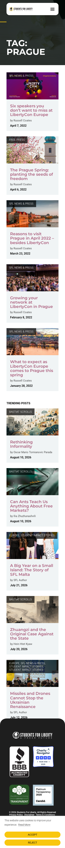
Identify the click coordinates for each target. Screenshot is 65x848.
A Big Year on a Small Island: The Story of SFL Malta (31, 570)
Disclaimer (29, 815)
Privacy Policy (16, 815)
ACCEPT (32, 834)
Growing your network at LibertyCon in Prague (31, 302)
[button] (52, 9)
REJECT (32, 842)
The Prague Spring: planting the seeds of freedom (31, 174)
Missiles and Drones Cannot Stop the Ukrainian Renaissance (30, 700)
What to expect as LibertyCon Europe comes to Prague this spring (31, 368)
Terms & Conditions (45, 815)
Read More (24, 824)
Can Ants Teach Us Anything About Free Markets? (31, 506)
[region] (32, 832)
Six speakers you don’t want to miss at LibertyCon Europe (31, 110)
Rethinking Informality (21, 444)
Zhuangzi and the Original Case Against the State (31, 634)
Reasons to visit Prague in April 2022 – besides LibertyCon (32, 238)
